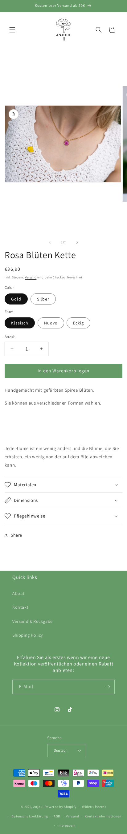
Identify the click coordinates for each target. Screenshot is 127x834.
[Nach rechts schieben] (77, 242)
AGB (57, 816)
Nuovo (51, 323)
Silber (43, 299)
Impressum (66, 825)
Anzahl (10, 336)
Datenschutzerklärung (29, 816)
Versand (31, 277)
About (18, 593)
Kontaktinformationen (103, 816)
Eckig (78, 323)
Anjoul (38, 807)
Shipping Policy (27, 635)
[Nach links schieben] (50, 242)
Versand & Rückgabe (32, 621)
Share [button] (16, 535)
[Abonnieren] (107, 687)
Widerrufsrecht (94, 807)
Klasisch (19, 323)
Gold (16, 299)
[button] (12, 30)
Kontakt (20, 607)
